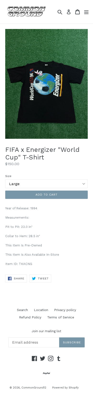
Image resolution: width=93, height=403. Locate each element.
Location (41, 310)
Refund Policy (30, 317)
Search (22, 310)
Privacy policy (65, 310)
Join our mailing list (46, 331)
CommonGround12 (33, 387)
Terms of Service (60, 317)
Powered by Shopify (65, 387)
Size (8, 176)
